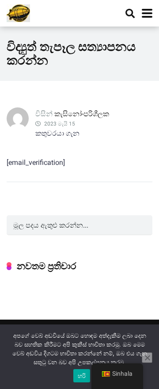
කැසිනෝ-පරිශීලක (81, 114)
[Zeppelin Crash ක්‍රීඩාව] (18, 12)
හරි (82, 375)
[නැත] (147, 357)
